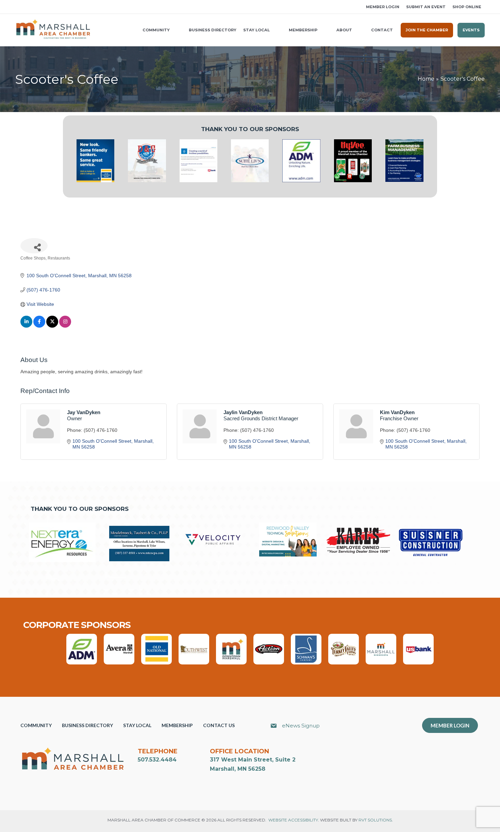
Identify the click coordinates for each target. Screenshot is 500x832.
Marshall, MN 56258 (237, 769)
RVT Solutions (375, 819)
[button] (17, 7)
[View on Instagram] (65, 326)
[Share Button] (34, 245)
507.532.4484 (157, 759)
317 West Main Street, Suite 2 (253, 759)
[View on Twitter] (52, 326)
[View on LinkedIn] (26, 326)
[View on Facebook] (39, 326)
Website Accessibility (293, 819)
